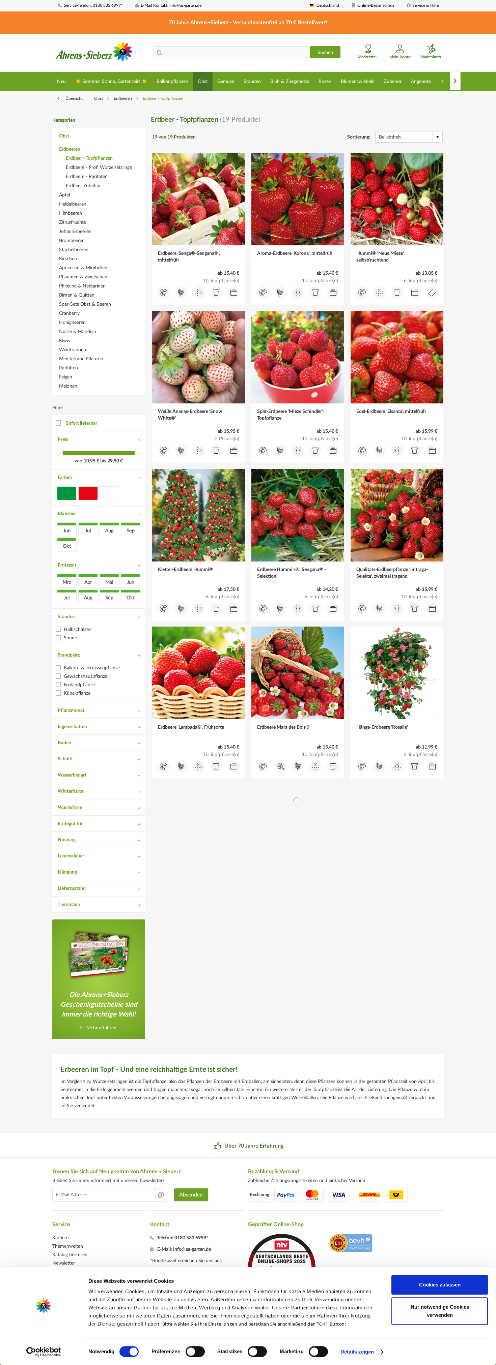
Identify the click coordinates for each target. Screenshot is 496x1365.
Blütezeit (67, 513)
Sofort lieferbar (81, 423)
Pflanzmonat (71, 710)
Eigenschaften (72, 726)
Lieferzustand (72, 888)
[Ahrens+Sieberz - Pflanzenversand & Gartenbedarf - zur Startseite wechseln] (94, 53)
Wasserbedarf (72, 775)
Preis (63, 439)
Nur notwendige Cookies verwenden (440, 1311)
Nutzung (67, 840)
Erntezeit (67, 565)
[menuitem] (94, 5)
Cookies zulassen (440, 1284)
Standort (67, 616)
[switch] (195, 1351)
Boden (64, 742)
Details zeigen (357, 1352)
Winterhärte (70, 791)
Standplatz (69, 655)
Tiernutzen (69, 904)
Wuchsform (70, 807)
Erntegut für (70, 823)
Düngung (67, 872)
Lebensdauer (71, 856)
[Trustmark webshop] (351, 1244)
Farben (65, 477)
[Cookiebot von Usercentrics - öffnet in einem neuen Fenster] (43, 1352)
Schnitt (65, 759)
